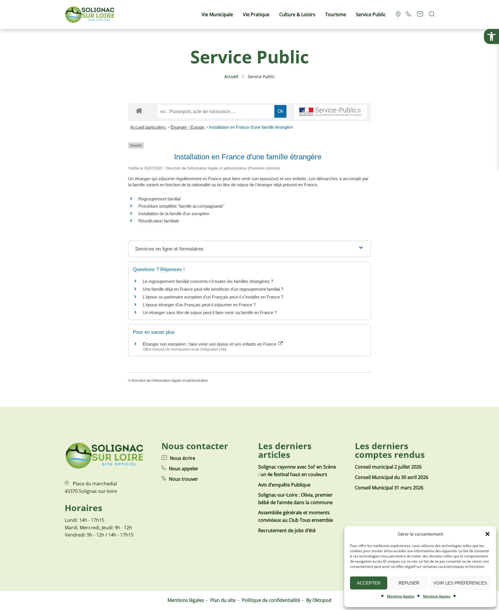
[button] (491, 36)
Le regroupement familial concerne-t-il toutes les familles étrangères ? (208, 281)
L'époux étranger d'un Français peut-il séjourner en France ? (199, 304)
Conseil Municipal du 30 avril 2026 (391, 477)
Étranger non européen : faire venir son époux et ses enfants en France (210, 344)
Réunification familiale (158, 220)
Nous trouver (183, 479)
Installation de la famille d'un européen (173, 213)
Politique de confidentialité (271, 600)
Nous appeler (183, 468)
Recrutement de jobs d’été (287, 530)
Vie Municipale (217, 14)
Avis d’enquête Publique (284, 485)
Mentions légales (400, 596)
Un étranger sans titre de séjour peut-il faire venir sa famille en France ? (210, 312)
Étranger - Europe (188, 127)
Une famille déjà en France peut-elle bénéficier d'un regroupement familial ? (213, 289)
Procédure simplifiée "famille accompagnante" (181, 206)
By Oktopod (319, 600)
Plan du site (223, 600)
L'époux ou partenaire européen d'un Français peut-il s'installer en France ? (213, 296)
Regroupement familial (159, 198)
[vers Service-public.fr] (330, 112)
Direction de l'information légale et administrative (170, 381)
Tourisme (335, 14)
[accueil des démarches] (139, 110)
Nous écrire (182, 458)
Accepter (369, 582)
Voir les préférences (460, 582)
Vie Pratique (256, 14)
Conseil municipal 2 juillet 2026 (388, 467)
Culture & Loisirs (297, 14)
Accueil (231, 76)
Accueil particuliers (148, 127)
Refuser (409, 582)
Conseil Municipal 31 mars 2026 (389, 487)
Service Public (371, 14)
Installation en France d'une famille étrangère (251, 127)
